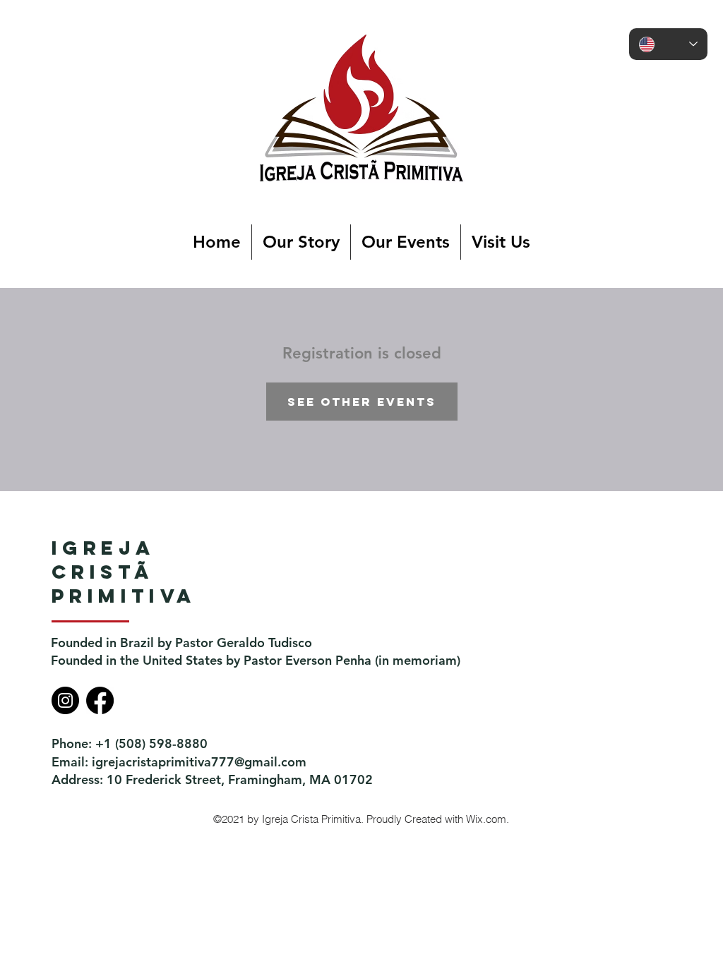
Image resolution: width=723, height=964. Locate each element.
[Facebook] (100, 700)
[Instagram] (65, 700)
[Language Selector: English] (668, 44)
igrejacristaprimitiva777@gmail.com (199, 762)
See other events (361, 401)
